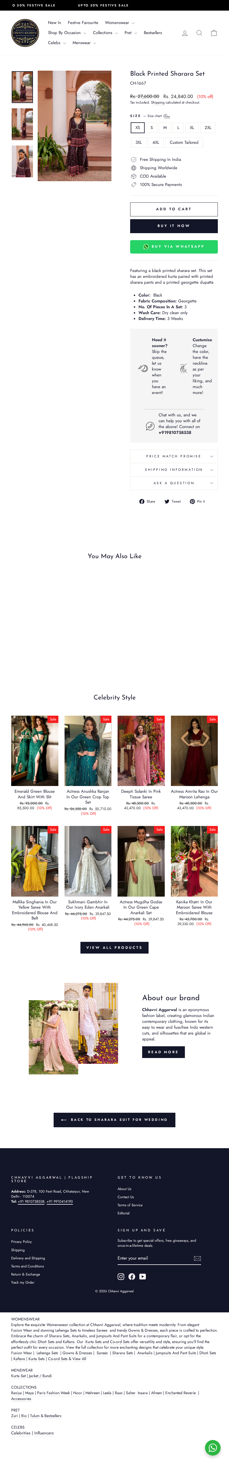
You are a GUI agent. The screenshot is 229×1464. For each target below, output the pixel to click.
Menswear (82, 43)
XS (137, 128)
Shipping (157, 102)
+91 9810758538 (31, 1201)
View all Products (114, 947)
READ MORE (163, 1052)
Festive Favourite (83, 23)
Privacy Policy (21, 1241)
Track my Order (22, 1282)
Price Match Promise (173, 456)
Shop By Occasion (65, 33)
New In (54, 23)
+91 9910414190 (60, 1201)
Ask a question (174, 483)
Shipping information (174, 469)
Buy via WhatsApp (178, 246)
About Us (124, 1188)
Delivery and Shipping (28, 1258)
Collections (103, 33)
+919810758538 (175, 432)
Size (146, 115)
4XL (155, 142)
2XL (208, 128)
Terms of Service (130, 1205)
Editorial (124, 1213)
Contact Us (126, 1197)
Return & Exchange (25, 1274)
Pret (129, 33)
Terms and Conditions (27, 1266)
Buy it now (174, 225)
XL (192, 128)
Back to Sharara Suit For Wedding (118, 1119)
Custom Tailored (184, 142)
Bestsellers (153, 33)
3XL (138, 142)
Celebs (55, 43)
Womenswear (117, 23)
